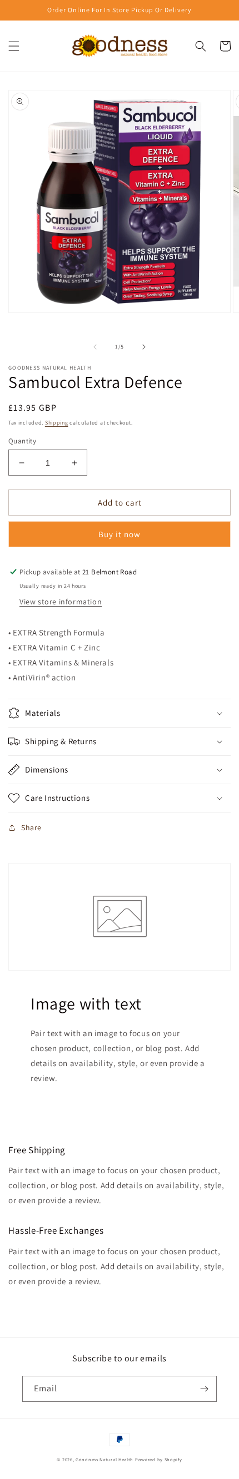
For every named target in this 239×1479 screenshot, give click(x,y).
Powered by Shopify (158, 1459)
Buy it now (119, 534)
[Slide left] (95, 347)
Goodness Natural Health (104, 1459)
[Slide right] (144, 347)
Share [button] (31, 827)
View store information (60, 602)
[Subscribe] (204, 1389)
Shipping (56, 422)
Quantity (22, 441)
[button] (14, 46)
